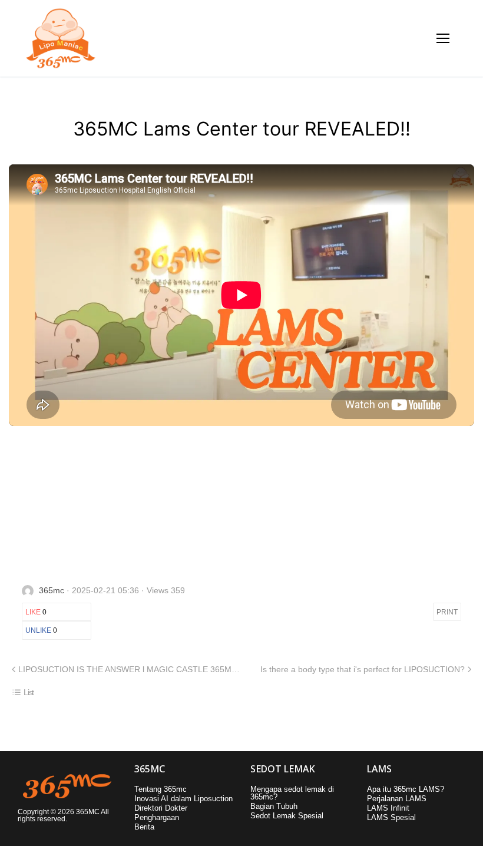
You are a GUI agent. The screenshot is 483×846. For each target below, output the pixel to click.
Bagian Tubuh (273, 806)
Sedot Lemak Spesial (286, 815)
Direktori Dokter (160, 808)
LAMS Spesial (391, 817)
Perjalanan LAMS (396, 798)
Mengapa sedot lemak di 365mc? (292, 793)
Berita (144, 827)
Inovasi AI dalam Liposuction (183, 798)
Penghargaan (156, 817)
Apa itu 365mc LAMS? (405, 789)
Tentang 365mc (160, 789)
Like (36, 612)
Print (447, 612)
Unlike (41, 630)
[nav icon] (443, 38)
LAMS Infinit (388, 808)
